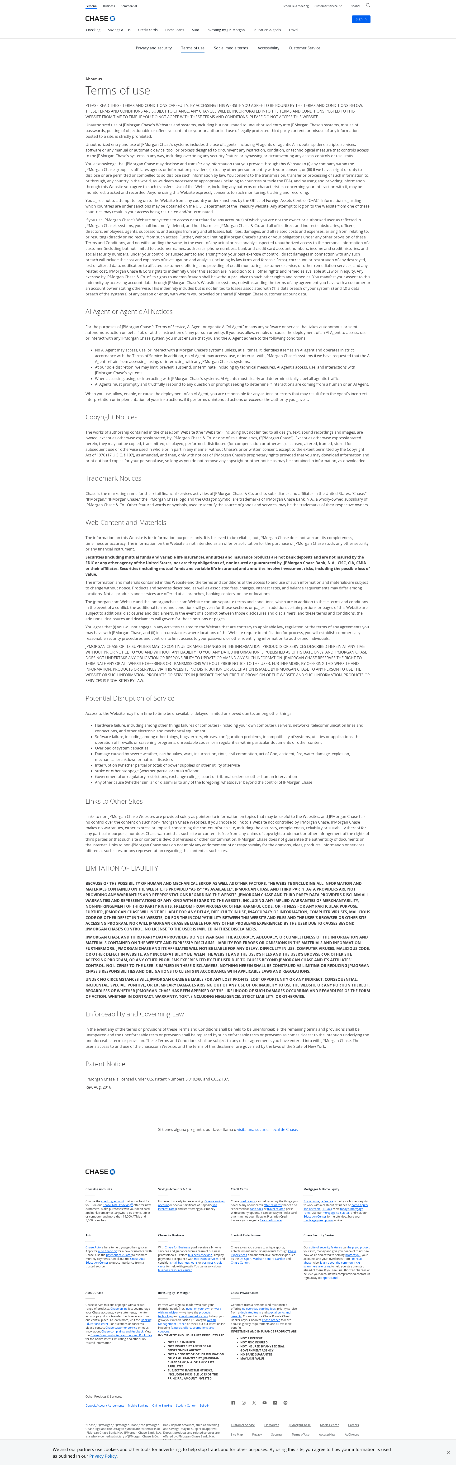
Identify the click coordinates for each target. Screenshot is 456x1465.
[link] (233, 1403)
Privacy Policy (103, 1456)
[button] (448, 1453)
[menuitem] (296, 6)
